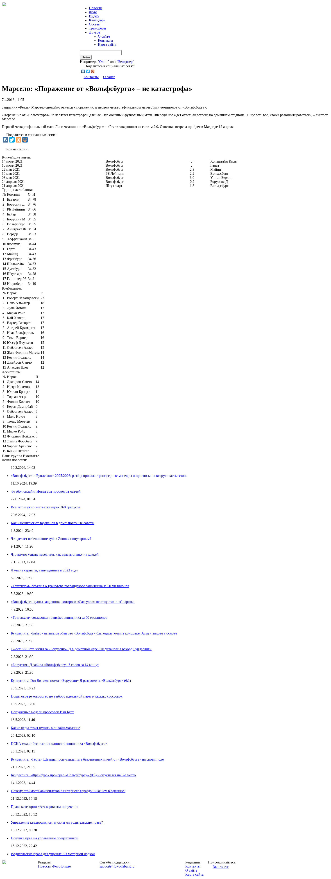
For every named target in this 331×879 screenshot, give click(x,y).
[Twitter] (88, 71)
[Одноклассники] (18, 140)
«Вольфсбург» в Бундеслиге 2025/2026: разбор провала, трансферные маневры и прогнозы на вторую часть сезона (99, 476)
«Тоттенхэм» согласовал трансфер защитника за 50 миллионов (59, 617)
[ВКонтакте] (83, 71)
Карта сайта (107, 44)
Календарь (97, 20)
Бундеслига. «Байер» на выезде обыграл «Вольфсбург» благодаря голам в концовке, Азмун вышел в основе (94, 633)
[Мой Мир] (25, 140)
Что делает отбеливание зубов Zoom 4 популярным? (51, 539)
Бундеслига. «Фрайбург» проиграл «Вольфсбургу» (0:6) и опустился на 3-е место (73, 775)
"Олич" (103, 61)
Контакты (105, 40)
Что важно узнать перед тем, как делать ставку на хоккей (55, 554)
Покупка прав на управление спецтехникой (44, 838)
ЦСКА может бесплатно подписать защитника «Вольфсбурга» (59, 743)
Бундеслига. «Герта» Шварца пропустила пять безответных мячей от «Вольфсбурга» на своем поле (87, 759)
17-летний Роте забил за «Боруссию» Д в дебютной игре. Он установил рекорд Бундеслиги (81, 649)
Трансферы (97, 28)
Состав (94, 24)
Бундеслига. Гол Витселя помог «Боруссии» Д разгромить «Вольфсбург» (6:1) (71, 680)
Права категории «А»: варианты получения (44, 807)
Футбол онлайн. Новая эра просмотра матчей (46, 491)
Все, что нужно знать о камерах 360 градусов (45, 507)
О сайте (104, 36)
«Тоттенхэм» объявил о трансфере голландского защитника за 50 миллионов (70, 586)
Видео (94, 16)
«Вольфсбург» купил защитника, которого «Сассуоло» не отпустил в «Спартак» (73, 602)
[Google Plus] (92, 71)
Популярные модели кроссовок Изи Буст (42, 712)
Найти (86, 57)
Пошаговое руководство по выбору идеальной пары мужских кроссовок (66, 696)
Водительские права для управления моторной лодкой (53, 854)
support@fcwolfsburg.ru (117, 866)
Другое (94, 32)
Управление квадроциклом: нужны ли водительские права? (57, 822)
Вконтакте (221, 867)
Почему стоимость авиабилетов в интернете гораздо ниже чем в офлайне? (68, 791)
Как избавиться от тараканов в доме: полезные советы (52, 523)
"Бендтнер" (125, 61)
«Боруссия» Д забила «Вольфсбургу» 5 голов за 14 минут (55, 665)
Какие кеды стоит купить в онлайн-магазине (45, 728)
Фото (93, 12)
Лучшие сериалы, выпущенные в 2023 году (44, 570)
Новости (44, 866)
